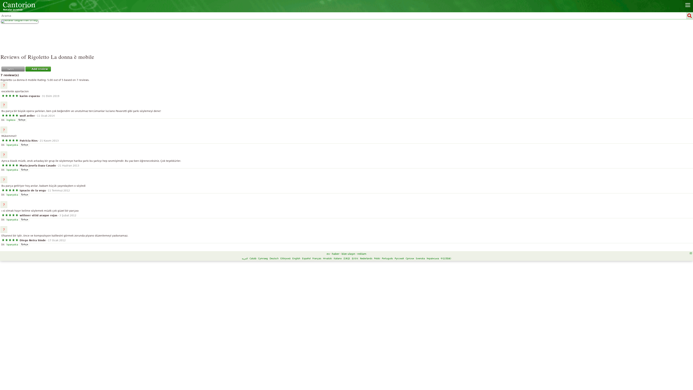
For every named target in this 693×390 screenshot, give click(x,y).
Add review (40, 69)
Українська (433, 258)
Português (387, 258)
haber (335, 253)
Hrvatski (327, 258)
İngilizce (10, 120)
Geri (11, 69)
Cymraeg (263, 258)
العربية (245, 258)
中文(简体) (446, 258)
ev (328, 253)
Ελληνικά (285, 258)
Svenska (420, 258)
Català (253, 258)
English (296, 258)
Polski (377, 258)
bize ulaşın (348, 253)
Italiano (338, 258)
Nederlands (366, 258)
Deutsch (274, 258)
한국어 (355, 258)
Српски (410, 258)
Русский (399, 258)
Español (306, 258)
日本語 (346, 258)
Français (316, 258)
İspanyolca (12, 145)
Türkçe (21, 120)
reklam (361, 253)
